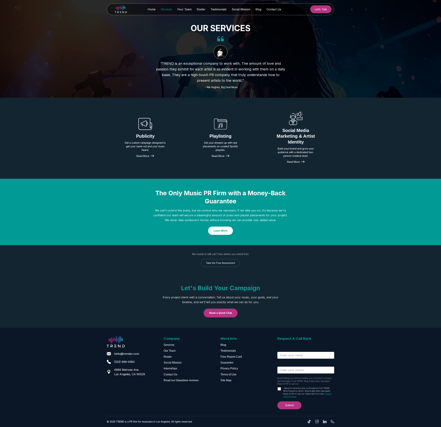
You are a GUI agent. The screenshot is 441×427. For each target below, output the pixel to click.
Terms (293, 396)
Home (152, 9)
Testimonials (219, 9)
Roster (201, 9)
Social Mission (241, 9)
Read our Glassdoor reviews (181, 380)
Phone (280, 364)
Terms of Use (228, 374)
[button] (320, 9)
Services (166, 9)
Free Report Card (231, 356)
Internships (170, 368)
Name (280, 349)
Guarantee (226, 362)
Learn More (220, 230)
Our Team (170, 350)
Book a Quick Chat (220, 312)
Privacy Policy (229, 368)
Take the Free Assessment (220, 262)
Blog (258, 9)
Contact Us (273, 9)
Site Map (225, 380)
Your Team (184, 9)
